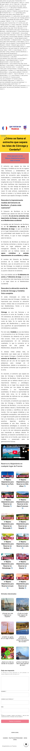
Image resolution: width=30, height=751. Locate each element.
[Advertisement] (15, 106)
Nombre (3, 691)
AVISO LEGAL (15, 732)
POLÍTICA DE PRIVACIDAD (16, 738)
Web (2, 706)
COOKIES (5, 738)
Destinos (3, 135)
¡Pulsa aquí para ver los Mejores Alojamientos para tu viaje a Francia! (15, 158)
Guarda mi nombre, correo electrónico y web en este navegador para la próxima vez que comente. (15, 716)
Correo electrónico (7, 699)
